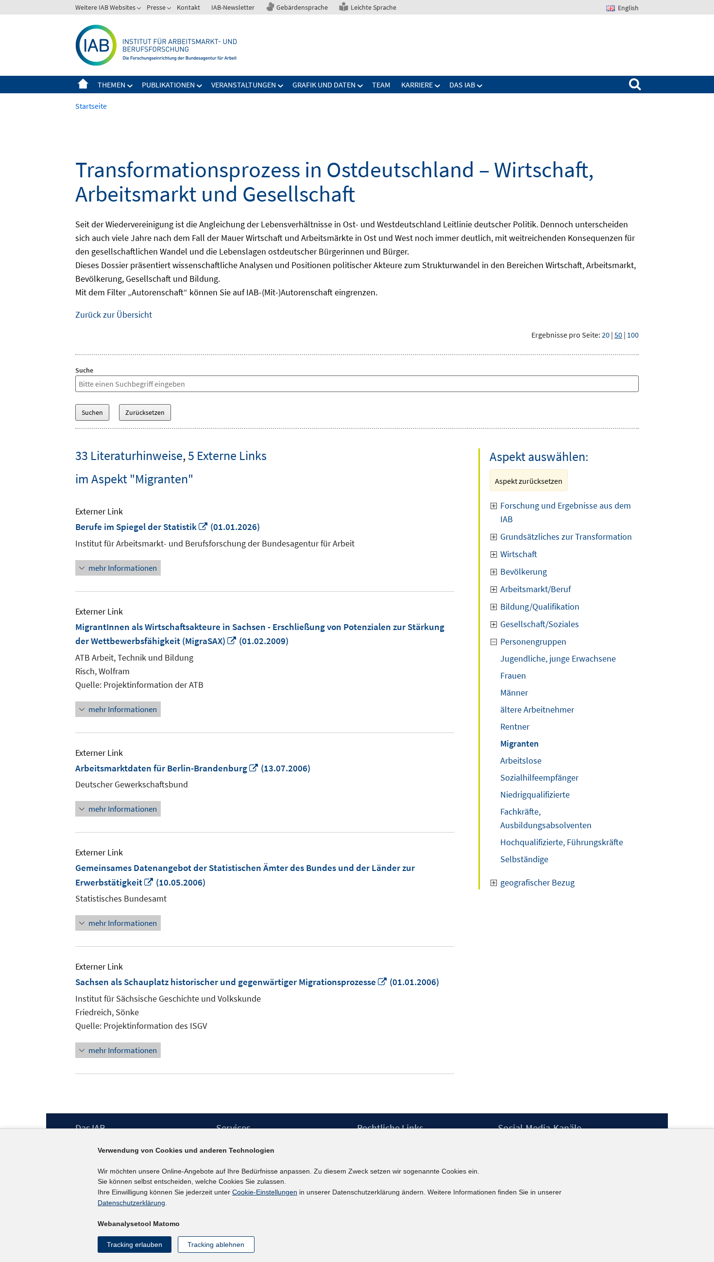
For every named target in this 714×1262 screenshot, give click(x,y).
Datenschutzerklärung (131, 1203)
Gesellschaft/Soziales (539, 624)
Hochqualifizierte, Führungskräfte (561, 842)
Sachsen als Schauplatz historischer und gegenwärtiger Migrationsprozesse (231, 982)
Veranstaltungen (243, 84)
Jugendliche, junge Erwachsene (558, 658)
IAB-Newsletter (233, 7)
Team (381, 84)
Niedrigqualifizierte (535, 794)
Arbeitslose (521, 760)
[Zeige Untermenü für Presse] (170, 9)
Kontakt (188, 7)
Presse (156, 7)
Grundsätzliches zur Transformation (566, 536)
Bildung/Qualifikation (539, 606)
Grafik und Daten (324, 84)
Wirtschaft (518, 554)
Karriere (417, 84)
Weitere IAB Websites (105, 7)
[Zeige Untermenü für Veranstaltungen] (281, 86)
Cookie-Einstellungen (264, 1192)
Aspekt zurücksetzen (528, 481)
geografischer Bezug (537, 882)
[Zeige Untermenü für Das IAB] (480, 86)
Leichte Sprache (373, 7)
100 (633, 335)
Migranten (519, 743)
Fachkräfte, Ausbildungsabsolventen (546, 818)
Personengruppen (533, 641)
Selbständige (524, 859)
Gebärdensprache (302, 7)
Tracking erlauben (134, 1244)
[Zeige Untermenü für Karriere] (438, 86)
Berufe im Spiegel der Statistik (141, 526)
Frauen (513, 675)
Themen (111, 84)
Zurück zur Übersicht (113, 314)
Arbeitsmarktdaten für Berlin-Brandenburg (167, 768)
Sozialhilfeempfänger (539, 777)
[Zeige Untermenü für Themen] (130, 86)
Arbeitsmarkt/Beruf (535, 589)
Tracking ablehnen (215, 1244)
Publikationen (168, 84)
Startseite (83, 84)
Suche (84, 370)
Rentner (514, 726)
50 (618, 335)
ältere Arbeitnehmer (537, 709)
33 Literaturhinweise (129, 455)
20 (606, 335)
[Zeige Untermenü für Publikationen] (200, 86)
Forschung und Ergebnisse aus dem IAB (565, 512)
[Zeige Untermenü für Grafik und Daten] (360, 86)
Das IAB (462, 84)
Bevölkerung (523, 571)
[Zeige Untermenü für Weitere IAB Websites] (140, 9)
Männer (514, 692)
